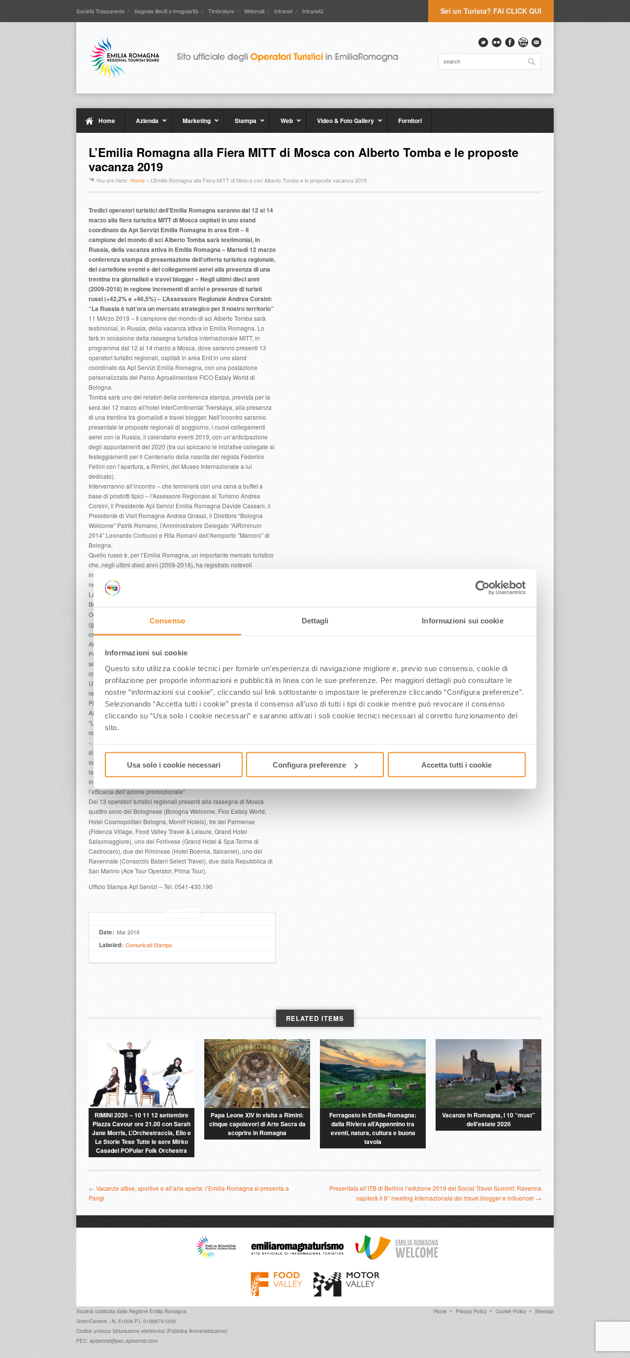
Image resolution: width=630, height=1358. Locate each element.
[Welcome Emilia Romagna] (396, 1257)
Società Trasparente (100, 11)
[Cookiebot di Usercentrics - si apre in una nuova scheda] (483, 588)
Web (281, 124)
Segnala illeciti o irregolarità (166, 11)
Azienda (142, 124)
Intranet (283, 11)
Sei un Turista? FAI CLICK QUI (491, 11)
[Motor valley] (346, 1294)
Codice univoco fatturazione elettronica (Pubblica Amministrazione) (151, 1330)
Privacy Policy (471, 1311)
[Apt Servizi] (215, 1257)
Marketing (191, 124)
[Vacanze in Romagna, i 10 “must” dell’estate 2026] (488, 1073)
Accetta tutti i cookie (456, 765)
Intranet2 (312, 11)
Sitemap (544, 1311)
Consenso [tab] (167, 620)
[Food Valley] (276, 1294)
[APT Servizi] (251, 57)
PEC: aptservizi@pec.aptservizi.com (117, 1340)
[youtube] (523, 42)
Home (106, 120)
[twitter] (483, 42)
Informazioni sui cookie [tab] (462, 620)
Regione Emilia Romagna (158, 1311)
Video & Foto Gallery (340, 124)
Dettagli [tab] (315, 620)
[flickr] (497, 42)
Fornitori (410, 120)
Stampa (240, 124)
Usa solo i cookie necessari (173, 765)
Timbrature (221, 11)
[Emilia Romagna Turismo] (297, 1257)
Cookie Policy (511, 1311)
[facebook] (510, 42)
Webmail (254, 11)
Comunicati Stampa (149, 945)
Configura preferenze (309, 765)
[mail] (536, 42)
